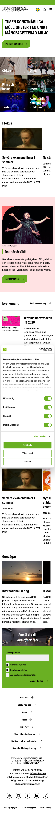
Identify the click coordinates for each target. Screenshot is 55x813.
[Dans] (41, 74)
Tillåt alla (27, 445)
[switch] (48, 407)
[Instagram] (18, 797)
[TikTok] (45, 797)
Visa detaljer (40, 436)
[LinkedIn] (36, 797)
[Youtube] (9, 797)
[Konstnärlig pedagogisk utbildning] (41, 111)
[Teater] (14, 111)
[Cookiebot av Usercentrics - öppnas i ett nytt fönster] (39, 349)
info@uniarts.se (38, 773)
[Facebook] (27, 797)
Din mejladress (13, 652)
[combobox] (37, 9)
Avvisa (27, 461)
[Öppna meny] (51, 9)
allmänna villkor (29, 675)
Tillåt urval (27, 453)
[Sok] (44, 10)
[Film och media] (14, 92)
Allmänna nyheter (18, 664)
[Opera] (41, 92)
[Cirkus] (14, 74)
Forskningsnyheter (18, 670)
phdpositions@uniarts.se (27, 784)
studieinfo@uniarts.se (37, 777)
